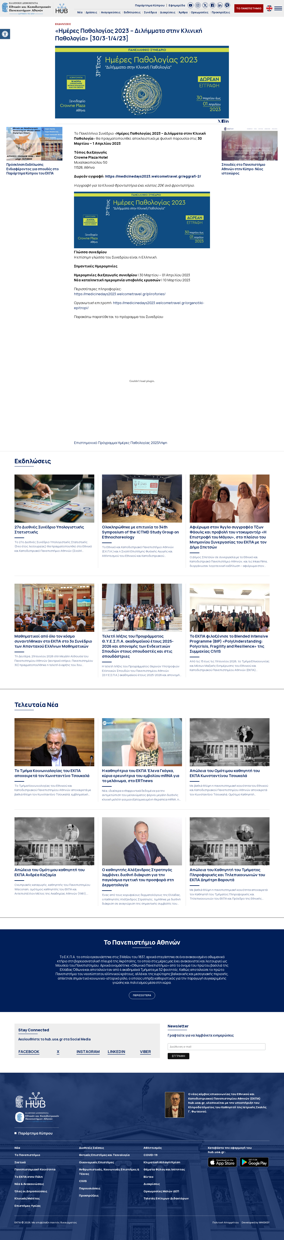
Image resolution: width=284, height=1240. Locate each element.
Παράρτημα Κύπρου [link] (150, 5)
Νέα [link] (79, 12)
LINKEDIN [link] (116, 1051)
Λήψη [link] (163, 442)
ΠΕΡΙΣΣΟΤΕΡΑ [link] (142, 995)
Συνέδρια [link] (150, 12)
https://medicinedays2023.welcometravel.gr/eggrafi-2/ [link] (153, 176)
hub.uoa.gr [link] (216, 1152)
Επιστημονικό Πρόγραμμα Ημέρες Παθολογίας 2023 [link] (116, 442)
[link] (5, 34)
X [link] (58, 1051)
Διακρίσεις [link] (167, 12)
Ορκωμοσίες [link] (199, 12)
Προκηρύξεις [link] (221, 12)
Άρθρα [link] (183, 12)
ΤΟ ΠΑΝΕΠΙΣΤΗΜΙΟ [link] (248, 8)
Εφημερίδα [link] (177, 5)
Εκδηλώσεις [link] (132, 12)
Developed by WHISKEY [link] (256, 1222)
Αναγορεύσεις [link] (111, 12)
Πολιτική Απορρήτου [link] (226, 1222)
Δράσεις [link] (91, 12)
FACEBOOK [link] (29, 1051)
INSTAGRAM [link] (88, 1051)
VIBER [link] (145, 1051)
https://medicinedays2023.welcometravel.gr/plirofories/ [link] (120, 294)
